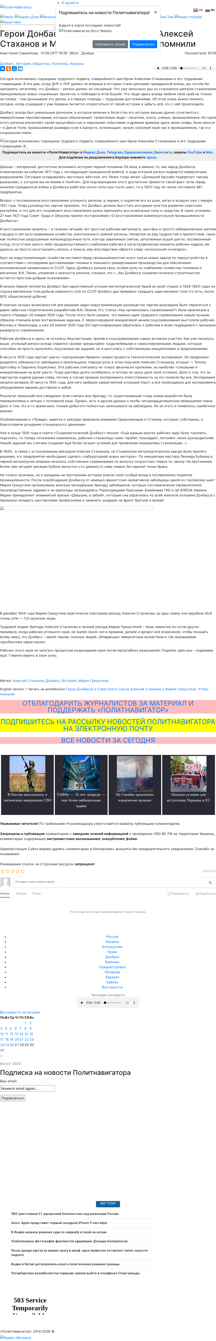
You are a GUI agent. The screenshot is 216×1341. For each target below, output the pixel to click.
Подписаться (143, 44)
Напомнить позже (110, 44)
